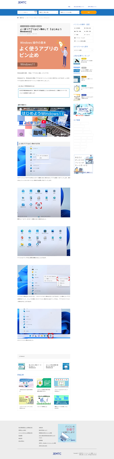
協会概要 (20, 435)
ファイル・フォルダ (80, 37)
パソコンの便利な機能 (81, 41)
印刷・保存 (77, 140)
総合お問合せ (21, 441)
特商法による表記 (22, 430)
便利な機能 (39, 26)
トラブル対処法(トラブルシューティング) (83, 135)
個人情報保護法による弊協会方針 (25, 427)
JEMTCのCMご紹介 (43, 445)
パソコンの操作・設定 (25, 26)
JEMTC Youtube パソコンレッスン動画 (47, 443)
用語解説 (83, 146)
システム (86, 129)
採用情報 (41, 440)
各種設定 (89, 140)
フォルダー (77, 137)
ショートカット (78, 132)
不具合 (90, 137)
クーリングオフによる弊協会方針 (25, 432)
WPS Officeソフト (92, 6)
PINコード (77, 123)
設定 (83, 149)
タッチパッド (87, 132)
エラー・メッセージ (79, 126)
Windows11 (22, 356)
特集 (69, 6)
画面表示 (77, 149)
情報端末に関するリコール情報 (45, 432)
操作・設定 (33, 26)
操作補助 (78, 28)
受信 (84, 140)
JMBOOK (41, 427)
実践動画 (83, 143)
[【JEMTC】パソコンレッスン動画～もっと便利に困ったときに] (22, 2)
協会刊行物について (43, 430)
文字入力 (77, 146)
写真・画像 (78, 31)
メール (84, 137)
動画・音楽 (88, 31)
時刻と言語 (88, 28)
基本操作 (77, 143)
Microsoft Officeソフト (79, 6)
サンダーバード (78, 129)
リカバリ (88, 34)
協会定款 (20, 438)
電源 (77, 34)
